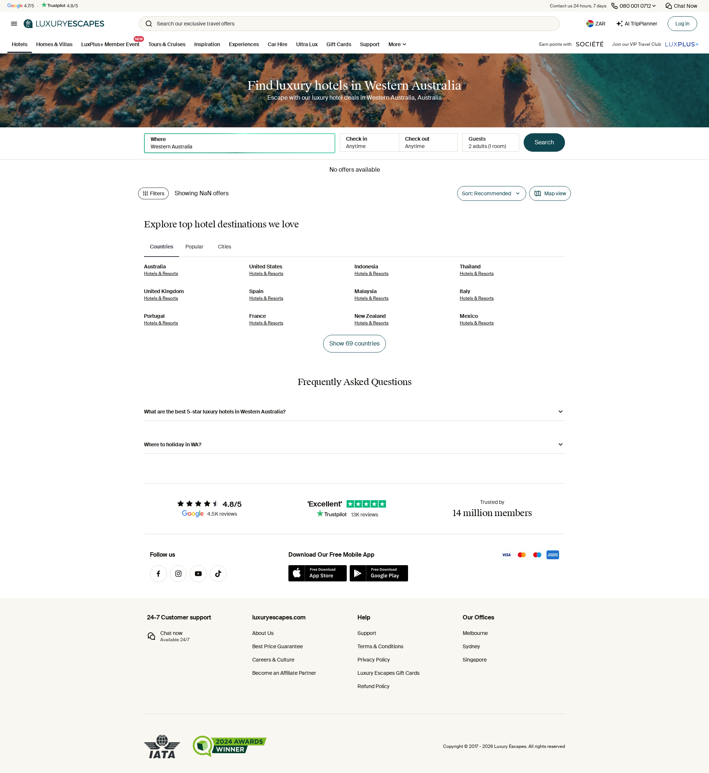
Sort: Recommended (486, 193)
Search (544, 142)
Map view (555, 193)
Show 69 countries (354, 343)
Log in (682, 23)
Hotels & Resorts (161, 273)
